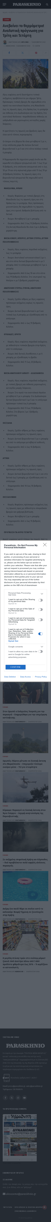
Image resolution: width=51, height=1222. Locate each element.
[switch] (40, 600)
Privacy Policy (41, 677)
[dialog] (25, 611)
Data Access (25, 677)
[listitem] (25, 594)
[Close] (45, 545)
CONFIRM (15, 667)
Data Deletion (10, 677)
